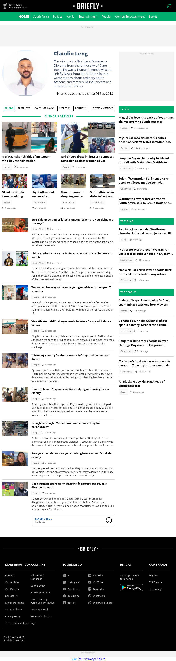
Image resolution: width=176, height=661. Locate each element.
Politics (57, 16)
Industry (124, 209)
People (106, 16)
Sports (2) (64, 108)
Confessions (126, 371)
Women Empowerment (130, 16)
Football (124, 127)
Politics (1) (81, 108)
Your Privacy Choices (91, 659)
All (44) (9, 108)
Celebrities (125, 168)
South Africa (41, 16)
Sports (153, 16)
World (70, 16)
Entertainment (88, 16)
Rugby (123, 239)
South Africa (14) (44, 108)
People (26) (24, 108)
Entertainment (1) (103, 108)
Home (24, 16)
